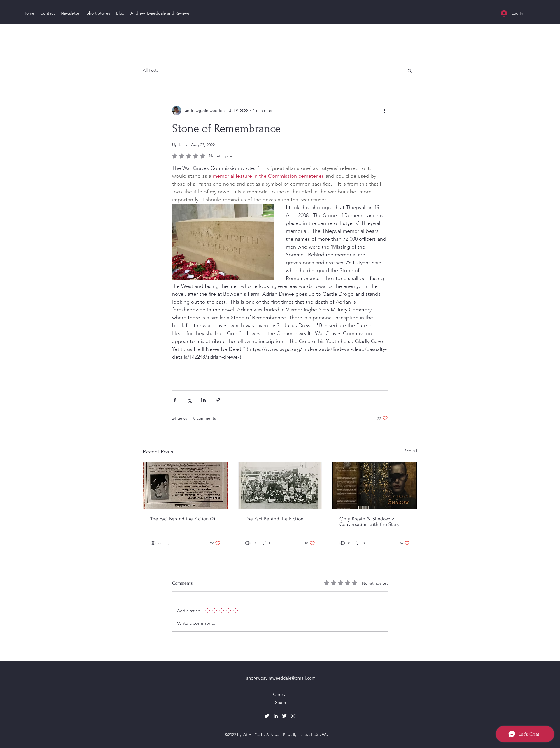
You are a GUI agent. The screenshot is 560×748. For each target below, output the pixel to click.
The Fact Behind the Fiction (274, 519)
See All (410, 450)
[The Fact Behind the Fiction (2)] (185, 485)
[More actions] (384, 110)
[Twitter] (267, 716)
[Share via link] (217, 400)
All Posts (150, 70)
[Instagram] (293, 716)
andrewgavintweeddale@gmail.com (281, 678)
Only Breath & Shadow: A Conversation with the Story (370, 521)
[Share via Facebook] (175, 400)
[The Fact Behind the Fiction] (280, 485)
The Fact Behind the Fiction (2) (182, 519)
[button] (409, 70)
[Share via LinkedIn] (203, 400)
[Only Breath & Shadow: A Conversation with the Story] (374, 485)
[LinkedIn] (276, 716)
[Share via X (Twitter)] (189, 400)
